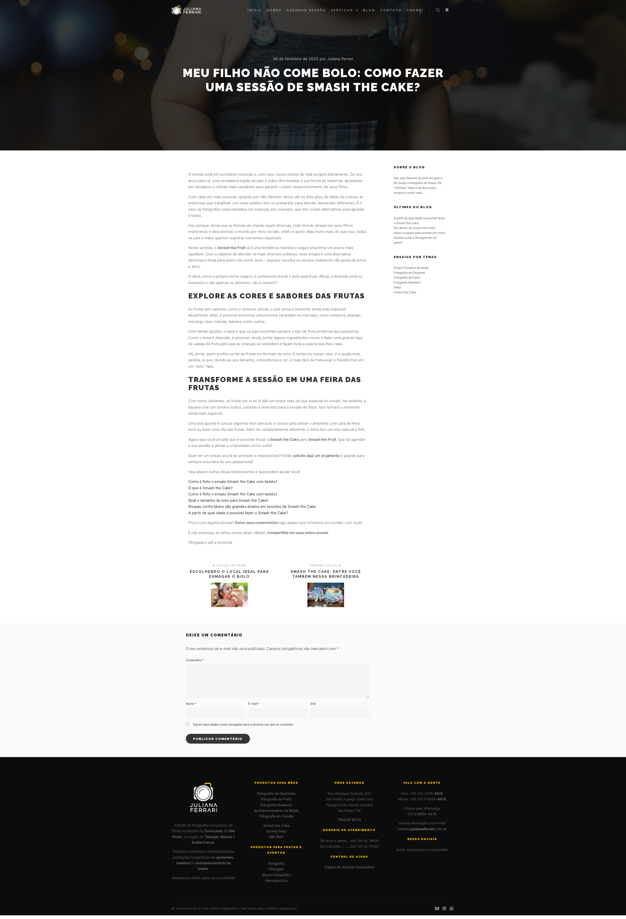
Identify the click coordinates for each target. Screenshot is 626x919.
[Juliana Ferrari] (187, 10)
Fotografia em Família (276, 816)
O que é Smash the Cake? (210, 488)
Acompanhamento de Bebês (276, 810)
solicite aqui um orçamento (316, 455)
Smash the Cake (405, 292)
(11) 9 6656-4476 (422, 814)
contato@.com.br (422, 829)
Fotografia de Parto (407, 277)
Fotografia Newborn (407, 282)
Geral (397, 287)
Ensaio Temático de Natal (411, 268)
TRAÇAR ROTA (349, 819)
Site (313, 703)
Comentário (195, 660)
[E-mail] (437, 908)
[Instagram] (444, 908)
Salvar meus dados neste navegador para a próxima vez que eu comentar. (243, 724)
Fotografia (276, 863)
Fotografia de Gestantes (276, 793)
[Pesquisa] (438, 10)
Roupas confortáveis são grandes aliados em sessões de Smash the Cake (252, 506)
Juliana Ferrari (186, 908)
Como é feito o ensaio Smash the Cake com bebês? (232, 481)
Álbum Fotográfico (276, 875)
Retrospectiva (276, 880)
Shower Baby (276, 831)
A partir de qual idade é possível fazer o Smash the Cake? (238, 513)
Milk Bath (276, 837)
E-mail (253, 703)
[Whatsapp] (451, 908)
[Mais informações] (446, 10)
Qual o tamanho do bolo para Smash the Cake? (228, 500)
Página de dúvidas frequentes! (349, 867)
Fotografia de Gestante (409, 272)
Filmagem (276, 869)
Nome (191, 703)
